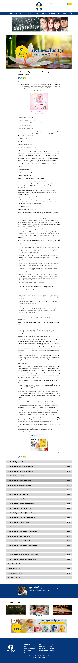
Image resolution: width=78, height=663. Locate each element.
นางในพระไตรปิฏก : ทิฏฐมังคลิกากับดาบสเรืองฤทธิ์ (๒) (22, 545)
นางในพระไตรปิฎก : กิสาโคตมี (16, 550)
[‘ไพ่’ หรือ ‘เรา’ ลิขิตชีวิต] (39, 610)
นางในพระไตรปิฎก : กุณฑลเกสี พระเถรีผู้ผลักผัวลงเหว (22, 559)
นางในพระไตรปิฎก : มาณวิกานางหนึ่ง (18, 494)
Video (51, 646)
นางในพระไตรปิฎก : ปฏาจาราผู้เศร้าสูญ (18, 490)
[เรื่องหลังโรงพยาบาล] (16, 610)
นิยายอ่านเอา (17, 13)
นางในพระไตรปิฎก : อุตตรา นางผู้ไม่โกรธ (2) (20, 485)
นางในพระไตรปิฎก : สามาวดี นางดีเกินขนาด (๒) (20, 467)
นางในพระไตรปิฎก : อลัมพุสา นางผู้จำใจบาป (19, 508)
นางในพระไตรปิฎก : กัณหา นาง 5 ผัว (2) (19, 541)
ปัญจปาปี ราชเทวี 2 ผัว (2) (15, 569)
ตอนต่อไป (57, 453)
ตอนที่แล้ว (20, 453)
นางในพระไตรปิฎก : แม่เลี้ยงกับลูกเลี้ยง (18, 476)
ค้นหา (70, 4)
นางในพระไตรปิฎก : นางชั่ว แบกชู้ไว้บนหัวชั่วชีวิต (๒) (21, 518)
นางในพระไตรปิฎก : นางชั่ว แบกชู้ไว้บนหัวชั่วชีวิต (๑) (21, 513)
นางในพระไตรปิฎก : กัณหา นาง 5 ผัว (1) (19, 536)
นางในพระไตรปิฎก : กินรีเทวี (15, 527)
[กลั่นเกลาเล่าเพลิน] (62, 610)
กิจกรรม (59, 13)
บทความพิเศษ (37, 13)
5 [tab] (41, 615)
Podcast (52, 648)
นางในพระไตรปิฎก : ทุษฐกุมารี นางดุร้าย (18, 522)
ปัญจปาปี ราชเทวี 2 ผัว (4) (15, 564)
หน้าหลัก (10, 13)
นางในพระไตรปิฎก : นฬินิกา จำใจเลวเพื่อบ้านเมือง (21, 504)
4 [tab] (39, 615)
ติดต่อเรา (65, 13)
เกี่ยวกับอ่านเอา (42, 648)
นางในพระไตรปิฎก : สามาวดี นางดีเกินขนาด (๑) (20, 462)
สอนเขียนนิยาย (52, 13)
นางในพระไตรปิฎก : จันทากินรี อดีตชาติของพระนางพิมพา (23, 555)
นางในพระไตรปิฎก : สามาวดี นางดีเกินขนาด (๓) (20, 471)
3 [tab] (38, 615)
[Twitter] (21, 78)
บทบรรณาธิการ (42, 644)
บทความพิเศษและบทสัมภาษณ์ (30, 648)
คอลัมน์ (43, 13)
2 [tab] (36, 615)
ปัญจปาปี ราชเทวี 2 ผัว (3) (15, 573)
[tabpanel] (16, 610)
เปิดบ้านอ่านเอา (27, 13)
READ (68, 462)
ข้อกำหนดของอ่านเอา (43, 650)
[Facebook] (19, 78)
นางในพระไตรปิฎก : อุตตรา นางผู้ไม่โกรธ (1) (20, 480)
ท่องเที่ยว (26, 652)
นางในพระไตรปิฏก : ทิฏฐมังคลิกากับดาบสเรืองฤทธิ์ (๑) (22, 531)
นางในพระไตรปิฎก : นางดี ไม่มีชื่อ (17, 499)
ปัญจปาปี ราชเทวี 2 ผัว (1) (15, 578)
